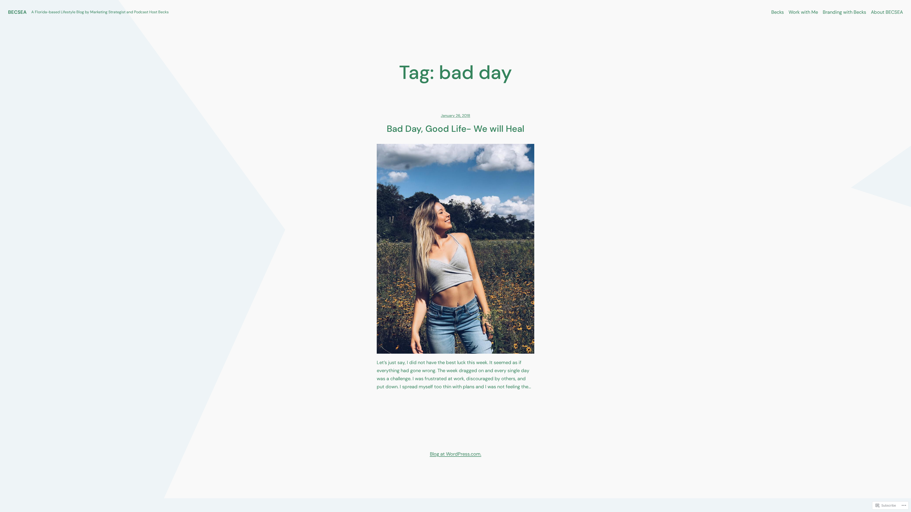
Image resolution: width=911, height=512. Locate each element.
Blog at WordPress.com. (455, 454)
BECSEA (17, 12)
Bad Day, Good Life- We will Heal (455, 128)
